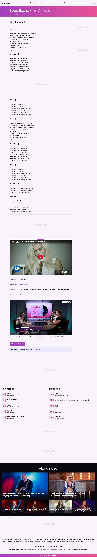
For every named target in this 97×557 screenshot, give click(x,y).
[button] (35, 3)
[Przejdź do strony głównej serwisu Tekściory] (6, 3)
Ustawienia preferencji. (52, 549)
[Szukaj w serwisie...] (91, 3)
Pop (20, 7)
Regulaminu (32, 549)
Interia (3, 7)
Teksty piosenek (15, 7)
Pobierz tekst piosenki (17, 344)
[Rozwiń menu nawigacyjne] (94, 3)
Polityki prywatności (41, 549)
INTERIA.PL (66, 549)
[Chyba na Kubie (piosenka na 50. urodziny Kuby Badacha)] (72, 398)
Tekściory (8, 7)
